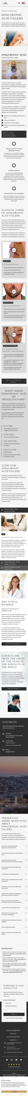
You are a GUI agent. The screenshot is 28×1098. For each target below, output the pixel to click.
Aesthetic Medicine (11, 1006)
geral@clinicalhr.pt (10, 751)
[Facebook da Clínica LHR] (7, 1060)
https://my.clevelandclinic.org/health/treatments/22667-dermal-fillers (14, 965)
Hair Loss (8, 1003)
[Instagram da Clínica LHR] (11, 1060)
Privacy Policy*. (19, 1018)
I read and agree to (14, 1018)
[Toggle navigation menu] (25, 48)
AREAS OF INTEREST (9, 1000)
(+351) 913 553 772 (10, 743)
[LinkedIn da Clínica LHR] (16, 1060)
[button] (4, 1079)
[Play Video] (14, 69)
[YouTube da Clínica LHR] (21, 1059)
